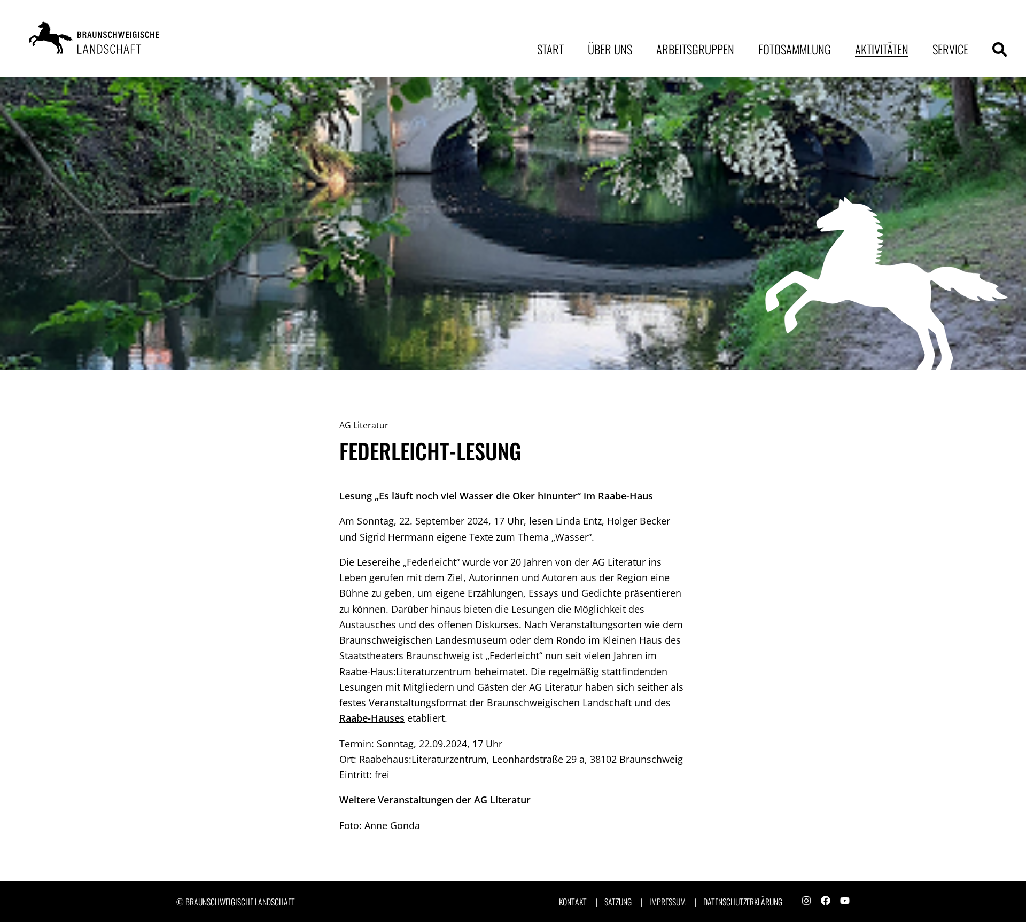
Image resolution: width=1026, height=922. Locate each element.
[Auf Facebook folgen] (825, 901)
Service (950, 49)
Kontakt (573, 902)
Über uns (610, 49)
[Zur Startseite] (96, 38)
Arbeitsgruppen (695, 49)
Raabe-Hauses (372, 718)
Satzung (618, 902)
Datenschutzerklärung (742, 902)
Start (550, 49)
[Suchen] (999, 49)
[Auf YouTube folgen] (845, 901)
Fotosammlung (794, 49)
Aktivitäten (881, 49)
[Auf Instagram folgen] (806, 901)
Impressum (667, 902)
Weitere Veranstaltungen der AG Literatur (435, 799)
